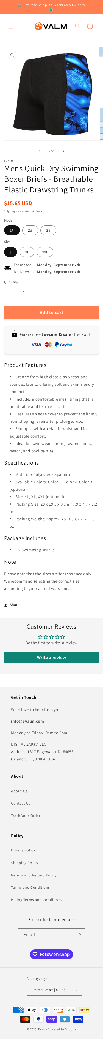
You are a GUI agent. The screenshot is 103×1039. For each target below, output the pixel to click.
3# (48, 230)
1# (12, 230)
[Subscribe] (79, 934)
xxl (45, 251)
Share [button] (15, 604)
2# (30, 230)
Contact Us (20, 803)
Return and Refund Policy (33, 875)
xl (27, 251)
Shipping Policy (24, 862)
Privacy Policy (23, 850)
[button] (11, 26)
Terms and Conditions (30, 887)
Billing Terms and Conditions (36, 899)
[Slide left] (40, 151)
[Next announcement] (93, 7)
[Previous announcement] (10, 7)
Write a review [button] (51, 657)
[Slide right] (64, 151)
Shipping (10, 211)
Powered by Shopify (62, 1029)
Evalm (42, 1029)
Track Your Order (26, 815)
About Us (19, 790)
